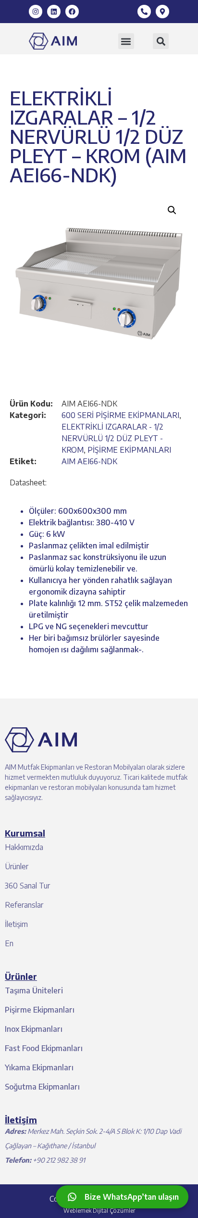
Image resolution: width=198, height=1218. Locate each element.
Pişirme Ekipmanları (39, 1010)
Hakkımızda (24, 847)
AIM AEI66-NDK (89, 461)
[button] (126, 41)
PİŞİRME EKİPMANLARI (129, 450)
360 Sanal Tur (27, 885)
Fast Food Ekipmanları (44, 1048)
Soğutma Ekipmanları (42, 1086)
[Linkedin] (54, 11)
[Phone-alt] (144, 11)
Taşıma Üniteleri (34, 990)
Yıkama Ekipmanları (39, 1067)
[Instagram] (35, 11)
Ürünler (16, 866)
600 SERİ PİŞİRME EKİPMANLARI (120, 415)
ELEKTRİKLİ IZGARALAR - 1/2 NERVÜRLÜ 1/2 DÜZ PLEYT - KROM (112, 438)
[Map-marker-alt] (162, 11)
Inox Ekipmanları (33, 1029)
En (9, 943)
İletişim (16, 924)
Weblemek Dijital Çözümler (99, 1210)
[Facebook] (72, 11)
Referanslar (24, 905)
